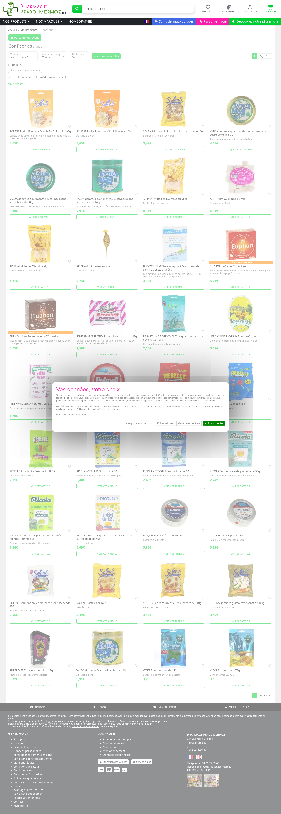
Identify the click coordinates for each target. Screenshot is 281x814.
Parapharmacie (215, 21)
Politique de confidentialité (139, 423)
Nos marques (48, 21)
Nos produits (15, 21)
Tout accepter (215, 423)
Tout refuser (166, 423)
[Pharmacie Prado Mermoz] (34, 8)
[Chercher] (77, 9)
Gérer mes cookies (189, 423)
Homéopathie (80, 21)
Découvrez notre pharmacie (257, 21)
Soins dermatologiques (176, 21)
